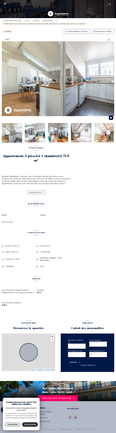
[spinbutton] (98, 354)
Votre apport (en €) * (75, 351)
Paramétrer (12, 424)
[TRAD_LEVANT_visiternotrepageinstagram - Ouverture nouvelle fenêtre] (70, 417)
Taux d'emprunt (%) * (97, 351)
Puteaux (36, 20)
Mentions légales (65, 429)
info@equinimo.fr (42, 421)
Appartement (48, 20)
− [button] (52, 340)
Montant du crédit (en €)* (76, 341)
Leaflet (33, 370)
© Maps (40, 370)
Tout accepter (30, 424)
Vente (27, 20)
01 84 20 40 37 (41, 418)
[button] (108, 132)
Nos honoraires (50, 429)
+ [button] (52, 336)
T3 (57, 20)
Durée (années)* (95, 340)
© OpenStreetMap (50, 370)
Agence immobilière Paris (12, 20)
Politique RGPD (81, 429)
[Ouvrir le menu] (5, 4)
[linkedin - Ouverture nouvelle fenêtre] (75, 417)
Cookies (93, 429)
